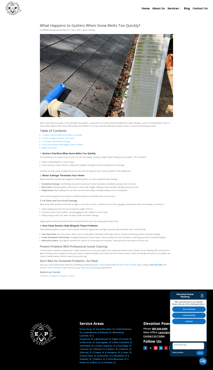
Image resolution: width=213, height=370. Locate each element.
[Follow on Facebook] (145, 348)
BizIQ (175, 352)
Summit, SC (126, 349)
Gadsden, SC (86, 359)
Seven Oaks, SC (89, 355)
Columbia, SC (109, 362)
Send (200, 353)
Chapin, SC (99, 352)
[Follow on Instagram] (156, 348)
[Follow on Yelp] (166, 348)
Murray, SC (86, 352)
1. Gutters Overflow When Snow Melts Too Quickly (62, 135)
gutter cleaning (100, 265)
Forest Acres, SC (87, 329)
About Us (158, 8)
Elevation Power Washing (126, 265)
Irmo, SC (128, 339)
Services (173, 8)
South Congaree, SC (106, 345)
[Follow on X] (150, 348)
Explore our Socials (49, 148)
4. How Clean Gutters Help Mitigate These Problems (62, 144)
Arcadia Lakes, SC (106, 329)
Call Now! (189, 321)
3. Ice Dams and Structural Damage (56, 141)
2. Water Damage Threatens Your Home (58, 138)
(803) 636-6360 (156, 265)
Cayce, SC (127, 352)
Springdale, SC (104, 342)
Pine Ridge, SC (125, 345)
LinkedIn (63, 276)
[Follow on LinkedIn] (161, 348)
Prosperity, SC (87, 339)
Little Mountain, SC (117, 359)
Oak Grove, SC (88, 342)
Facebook (44, 276)
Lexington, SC (114, 352)
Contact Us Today (154, 336)
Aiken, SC (96, 362)
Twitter (71, 276)
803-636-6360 (159, 328)
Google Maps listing (82, 268)
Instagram (54, 276)
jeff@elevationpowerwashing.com (55, 30)
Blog (187, 8)
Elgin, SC (117, 339)
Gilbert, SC (113, 349)
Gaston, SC (86, 349)
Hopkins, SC (100, 359)
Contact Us (200, 8)
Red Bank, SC (87, 345)
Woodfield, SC (121, 355)
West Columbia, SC (123, 342)
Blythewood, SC (103, 339)
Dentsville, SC (105, 355)
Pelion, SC (84, 362)
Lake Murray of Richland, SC (98, 332)
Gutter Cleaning (89, 30)
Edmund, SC (100, 349)
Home (146, 8)
